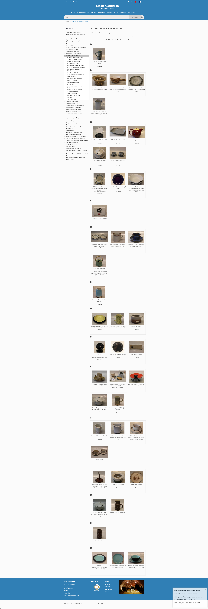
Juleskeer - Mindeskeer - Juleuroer (74, 111)
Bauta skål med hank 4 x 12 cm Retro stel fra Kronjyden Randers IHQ (118, 89)
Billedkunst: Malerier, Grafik (72, 119)
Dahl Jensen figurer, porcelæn (73, 41)
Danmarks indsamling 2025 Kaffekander (75, 157)
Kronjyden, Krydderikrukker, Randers (75, 74)
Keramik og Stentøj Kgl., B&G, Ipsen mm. (75, 38)
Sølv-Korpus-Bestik (70, 146)
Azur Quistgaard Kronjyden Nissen (75, 57)
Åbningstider (101, 12)
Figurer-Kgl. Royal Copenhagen (73, 40)
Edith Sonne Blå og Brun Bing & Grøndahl (74, 70)
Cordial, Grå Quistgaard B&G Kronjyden (76, 67)
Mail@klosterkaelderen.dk (127, 12)
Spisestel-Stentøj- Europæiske (73, 107)
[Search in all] (142, 17)
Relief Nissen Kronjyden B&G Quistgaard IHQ (73, 83)
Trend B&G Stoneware (136, 484)
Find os (107, 581)
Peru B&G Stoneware (136, 354)
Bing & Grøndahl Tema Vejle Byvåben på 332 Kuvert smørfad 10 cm (136, 89)
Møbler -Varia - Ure (70, 115)
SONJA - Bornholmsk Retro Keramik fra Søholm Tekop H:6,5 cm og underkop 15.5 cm (136, 437)
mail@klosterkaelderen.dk (73, 595)
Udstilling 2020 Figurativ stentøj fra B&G (75, 138)
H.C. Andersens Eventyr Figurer (73, 134)
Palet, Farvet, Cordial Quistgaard (118, 354)
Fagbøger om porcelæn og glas (73, 124)
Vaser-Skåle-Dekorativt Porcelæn (74, 113)
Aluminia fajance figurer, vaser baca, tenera (76, 47)
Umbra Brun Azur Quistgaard (117, 512)
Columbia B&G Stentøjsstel (118, 140)
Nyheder (93, 12)
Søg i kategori (135, 17)
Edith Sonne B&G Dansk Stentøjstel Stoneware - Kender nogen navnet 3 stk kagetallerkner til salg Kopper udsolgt (99, 190)
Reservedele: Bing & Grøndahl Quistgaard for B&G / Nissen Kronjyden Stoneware (117, 386)
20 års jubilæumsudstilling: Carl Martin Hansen (77, 140)
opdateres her (194, 593)
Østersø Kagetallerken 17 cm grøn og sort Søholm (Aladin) (99, 567)
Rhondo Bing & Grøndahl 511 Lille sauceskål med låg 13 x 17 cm (99, 409)
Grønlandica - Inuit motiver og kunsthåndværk (77, 126)
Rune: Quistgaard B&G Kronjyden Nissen (74, 86)
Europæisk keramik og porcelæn (74, 122)
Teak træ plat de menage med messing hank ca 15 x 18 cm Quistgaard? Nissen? (99, 486)
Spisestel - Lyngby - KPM (72, 103)
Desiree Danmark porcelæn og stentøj (75, 105)
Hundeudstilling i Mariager (72, 142)
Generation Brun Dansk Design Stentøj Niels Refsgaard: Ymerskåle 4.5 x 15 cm (99, 246)
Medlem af (94, 581)
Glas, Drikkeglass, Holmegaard (73, 109)
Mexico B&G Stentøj (136, 326)
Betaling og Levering (83, 12)
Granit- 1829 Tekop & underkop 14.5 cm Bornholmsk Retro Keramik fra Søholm (136, 246)
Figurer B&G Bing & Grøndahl (73, 45)
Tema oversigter (70, 130)
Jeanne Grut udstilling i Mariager (73, 32)
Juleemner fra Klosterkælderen (73, 148)
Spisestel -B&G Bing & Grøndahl (73, 53)
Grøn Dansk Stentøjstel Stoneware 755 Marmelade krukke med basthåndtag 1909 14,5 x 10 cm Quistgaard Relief (99, 272)
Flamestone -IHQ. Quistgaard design (75, 72)
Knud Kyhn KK (69, 128)
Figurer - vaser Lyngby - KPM (72, 51)
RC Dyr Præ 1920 (70, 159)
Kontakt (116, 12)
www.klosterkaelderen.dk (187, 599)
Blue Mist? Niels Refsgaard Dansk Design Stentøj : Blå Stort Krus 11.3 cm (99, 113)
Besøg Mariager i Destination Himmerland (187, 603)
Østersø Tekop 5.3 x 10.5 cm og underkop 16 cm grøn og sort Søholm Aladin (136, 567)
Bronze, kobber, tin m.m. (72, 121)
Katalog (73, 12)
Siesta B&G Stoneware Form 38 (99, 436)
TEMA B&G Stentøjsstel (118, 484)
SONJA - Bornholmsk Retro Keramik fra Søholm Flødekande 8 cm (118, 437)
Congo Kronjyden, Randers (136, 140)
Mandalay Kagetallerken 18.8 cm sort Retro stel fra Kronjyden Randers (99, 328)
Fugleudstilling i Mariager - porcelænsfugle (76, 136)
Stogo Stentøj (99, 459)
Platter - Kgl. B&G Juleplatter (72, 117)
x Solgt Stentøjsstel (99, 540)
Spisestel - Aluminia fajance (72, 101)
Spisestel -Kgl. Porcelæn (72, 49)
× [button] (205, 589)
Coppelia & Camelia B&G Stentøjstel (75, 65)
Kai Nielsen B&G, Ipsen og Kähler (74, 132)
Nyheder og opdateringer (72, 43)
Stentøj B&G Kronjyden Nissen (73, 55)
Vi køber (109, 12)
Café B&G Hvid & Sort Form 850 (99, 140)
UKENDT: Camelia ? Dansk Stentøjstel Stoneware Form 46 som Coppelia (99, 514)
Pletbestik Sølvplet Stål (71, 144)
